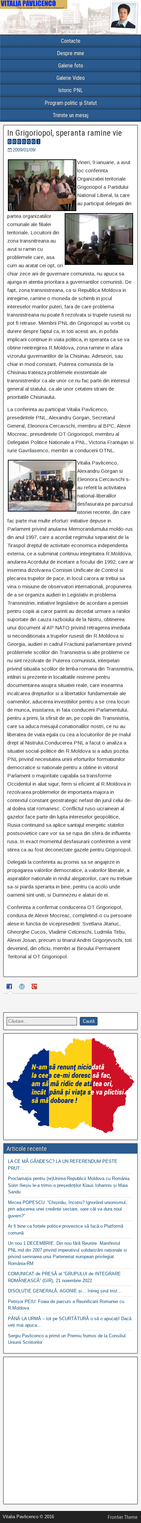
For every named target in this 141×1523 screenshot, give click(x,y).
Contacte (70, 41)
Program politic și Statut (70, 103)
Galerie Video (70, 78)
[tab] (10, 988)
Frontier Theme (123, 1517)
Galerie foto (70, 65)
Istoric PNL (70, 90)
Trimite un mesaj (70, 115)
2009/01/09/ (24, 149)
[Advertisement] (70, 1430)
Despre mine (70, 53)
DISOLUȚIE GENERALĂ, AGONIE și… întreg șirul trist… (65, 1290)
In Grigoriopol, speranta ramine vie (64, 133)
